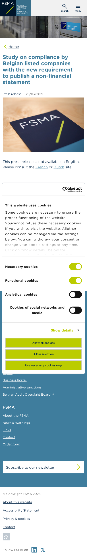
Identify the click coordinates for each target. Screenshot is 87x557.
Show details (62, 330)
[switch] (75, 280)
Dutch (59, 167)
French (41, 167)
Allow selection (43, 354)
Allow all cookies (43, 343)
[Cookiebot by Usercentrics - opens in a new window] (62, 189)
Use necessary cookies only (43, 365)
